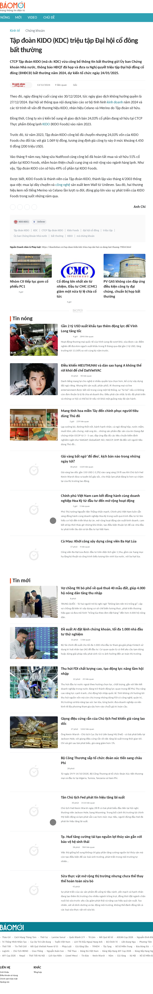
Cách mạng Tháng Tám (25, 937)
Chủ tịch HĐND (20, 951)
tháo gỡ (6, 937)
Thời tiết (6, 946)
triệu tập (108, 230)
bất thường (57, 236)
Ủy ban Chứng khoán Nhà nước (30, 236)
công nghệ (62, 185)
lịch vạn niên (55, 956)
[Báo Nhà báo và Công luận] (66, 506)
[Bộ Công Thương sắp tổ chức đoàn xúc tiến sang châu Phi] (34, 772)
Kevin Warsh (99, 956)
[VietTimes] (13, 292)
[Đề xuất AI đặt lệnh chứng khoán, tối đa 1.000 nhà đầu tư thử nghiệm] (34, 643)
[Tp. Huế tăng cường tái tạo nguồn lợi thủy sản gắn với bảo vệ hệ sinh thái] (34, 850)
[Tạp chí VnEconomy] (64, 422)
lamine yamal (58, 937)
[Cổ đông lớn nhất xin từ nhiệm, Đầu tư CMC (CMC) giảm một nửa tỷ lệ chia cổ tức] (78, 266)
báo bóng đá (142, 946)
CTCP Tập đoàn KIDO (52, 230)
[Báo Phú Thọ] (66, 679)
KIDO (46, 124)
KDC (35, 230)
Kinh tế (15, 31)
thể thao (72, 951)
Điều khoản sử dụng (9, 975)
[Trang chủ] (12, 6)
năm (111, 956)
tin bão (85, 956)
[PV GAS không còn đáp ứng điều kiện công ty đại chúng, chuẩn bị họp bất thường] (124, 266)
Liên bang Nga (129, 942)
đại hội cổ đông (91, 230)
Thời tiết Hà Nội (37, 956)
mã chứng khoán (85, 236)
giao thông (37, 951)
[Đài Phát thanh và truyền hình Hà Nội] (65, 803)
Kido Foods (73, 230)
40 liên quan (86, 376)
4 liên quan (85, 547)
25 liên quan (88, 679)
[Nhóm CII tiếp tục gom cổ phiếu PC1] (31, 266)
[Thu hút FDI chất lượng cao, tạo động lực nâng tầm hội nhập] (34, 682)
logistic (6, 951)
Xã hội (133, 956)
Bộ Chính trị (112, 942)
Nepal (22, 956)
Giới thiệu (4, 972)
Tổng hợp (38, 972)
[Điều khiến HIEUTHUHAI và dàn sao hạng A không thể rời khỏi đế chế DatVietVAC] (34, 379)
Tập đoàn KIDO (21, 230)
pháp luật (67, 946)
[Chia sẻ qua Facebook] (13, 207)
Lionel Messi (72, 956)
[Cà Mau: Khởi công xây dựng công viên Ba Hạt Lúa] (34, 555)
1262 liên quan (87, 729)
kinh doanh (115, 102)
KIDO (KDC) (24, 222)
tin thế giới (21, 946)
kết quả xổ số (106, 937)
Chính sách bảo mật (9, 979)
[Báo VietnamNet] (64, 467)
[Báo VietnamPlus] (66, 337)
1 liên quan (85, 640)
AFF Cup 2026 (9, 956)
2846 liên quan (86, 337)
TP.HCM (95, 946)
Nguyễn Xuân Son (55, 951)
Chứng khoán (35, 31)
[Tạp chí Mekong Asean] (63, 769)
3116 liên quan (88, 803)
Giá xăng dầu (81, 946)
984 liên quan (88, 847)
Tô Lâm (91, 937)
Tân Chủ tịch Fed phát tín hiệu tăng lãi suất (93, 798)
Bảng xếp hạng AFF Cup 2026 (116, 951)
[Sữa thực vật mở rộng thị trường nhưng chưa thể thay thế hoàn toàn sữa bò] (34, 890)
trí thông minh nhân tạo (14, 942)
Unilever (41, 222)
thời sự (44, 937)
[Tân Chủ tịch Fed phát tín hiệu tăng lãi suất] (34, 811)
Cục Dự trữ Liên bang (40, 942)
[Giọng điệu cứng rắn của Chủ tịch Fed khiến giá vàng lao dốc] (34, 732)
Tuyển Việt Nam (62, 942)
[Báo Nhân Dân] (64, 547)
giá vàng (121, 956)
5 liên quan (85, 506)
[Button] (28, 85)
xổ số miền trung (123, 946)
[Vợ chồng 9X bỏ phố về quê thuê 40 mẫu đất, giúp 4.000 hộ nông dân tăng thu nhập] (34, 602)
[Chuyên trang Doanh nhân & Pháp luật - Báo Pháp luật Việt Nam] (18, 85)
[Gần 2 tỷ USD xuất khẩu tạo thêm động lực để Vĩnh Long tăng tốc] (34, 340)
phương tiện (145, 942)
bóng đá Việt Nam (89, 951)
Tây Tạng (107, 946)
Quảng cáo (4, 982)
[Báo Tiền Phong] (65, 376)
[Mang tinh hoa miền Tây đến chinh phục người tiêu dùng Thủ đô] (34, 425)
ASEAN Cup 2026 (125, 937)
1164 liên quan (86, 467)
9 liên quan (61, 85)
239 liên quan (82, 422)
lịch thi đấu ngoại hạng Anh (88, 942)
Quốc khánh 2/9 (77, 937)
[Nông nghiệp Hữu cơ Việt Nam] (65, 847)
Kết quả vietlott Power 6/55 (44, 946)
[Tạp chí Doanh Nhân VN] (107, 302)
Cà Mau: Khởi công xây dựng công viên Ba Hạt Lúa (98, 541)
